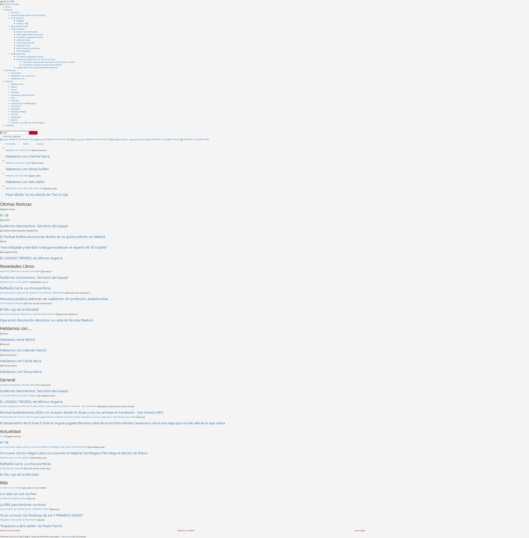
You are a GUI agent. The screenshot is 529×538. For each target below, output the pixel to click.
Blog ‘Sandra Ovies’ (20, 26)
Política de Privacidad (10, 530)
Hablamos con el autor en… (23, 75)
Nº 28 (4, 215)
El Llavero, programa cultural (30, 37)
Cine (13, 98)
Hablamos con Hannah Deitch (23, 350)
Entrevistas (11, 70)
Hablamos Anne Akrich (17, 339)
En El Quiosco (17, 18)
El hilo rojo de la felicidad (11, 303)
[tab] (9, 144)
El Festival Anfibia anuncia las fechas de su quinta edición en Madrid (52, 236)
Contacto (10, 125)
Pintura (14, 114)
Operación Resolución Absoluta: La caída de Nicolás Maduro (28, 314)
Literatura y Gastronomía (22, 95)
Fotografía (15, 117)
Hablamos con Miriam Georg (22, 139)
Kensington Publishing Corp (30, 34)
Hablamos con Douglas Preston (165, 139)
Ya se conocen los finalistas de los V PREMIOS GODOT (24, 509)
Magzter (20, 20)
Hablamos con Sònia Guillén (18, 163)
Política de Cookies (186, 530)
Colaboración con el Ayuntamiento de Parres (37, 67)
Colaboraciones (18, 53)
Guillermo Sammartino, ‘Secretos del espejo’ (34, 226)
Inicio (8, 7)
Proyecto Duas (23, 45)
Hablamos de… (18, 84)
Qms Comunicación (25, 42)
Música (14, 120)
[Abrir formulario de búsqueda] (1, 129)
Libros (14, 89)
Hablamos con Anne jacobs (98, 139)
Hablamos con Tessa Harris (21, 371)
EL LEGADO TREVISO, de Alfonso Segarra (31, 258)
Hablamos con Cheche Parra (19, 150)
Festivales (15, 109)
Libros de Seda (23, 40)
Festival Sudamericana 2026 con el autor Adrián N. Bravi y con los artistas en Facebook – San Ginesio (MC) (49, 406)
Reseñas (15, 92)
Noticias (9, 81)
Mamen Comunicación (27, 31)
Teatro (14, 87)
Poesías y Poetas (18, 111)
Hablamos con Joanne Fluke (196, 139)
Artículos (15, 100)
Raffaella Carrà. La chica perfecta (15, 282)
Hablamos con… (18, 78)
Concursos (16, 106)
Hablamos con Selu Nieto (17, 175)
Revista (9, 9)
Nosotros (15, 12)
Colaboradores (18, 29)
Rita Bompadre (23, 51)
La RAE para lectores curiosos (13, 498)
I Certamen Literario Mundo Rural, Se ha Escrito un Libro (48, 62)
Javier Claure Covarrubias (28, 48)
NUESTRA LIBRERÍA (11, 136)
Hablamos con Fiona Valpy (58, 139)
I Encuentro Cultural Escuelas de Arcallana (41, 64)
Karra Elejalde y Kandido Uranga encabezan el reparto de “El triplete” (54, 247)
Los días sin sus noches (11, 487)
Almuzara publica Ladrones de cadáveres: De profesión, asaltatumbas (32, 292)
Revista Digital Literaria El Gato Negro (28, 15)
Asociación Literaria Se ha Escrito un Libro (36, 59)
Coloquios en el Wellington (23, 103)
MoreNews (67, 536)
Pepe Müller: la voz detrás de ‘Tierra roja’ (24, 188)
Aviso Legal (360, 530)
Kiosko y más (22, 23)
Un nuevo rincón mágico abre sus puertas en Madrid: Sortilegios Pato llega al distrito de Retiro (43, 447)
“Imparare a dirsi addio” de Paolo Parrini (18, 519)
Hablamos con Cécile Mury (20, 361)
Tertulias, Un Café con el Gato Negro (28, 122)
